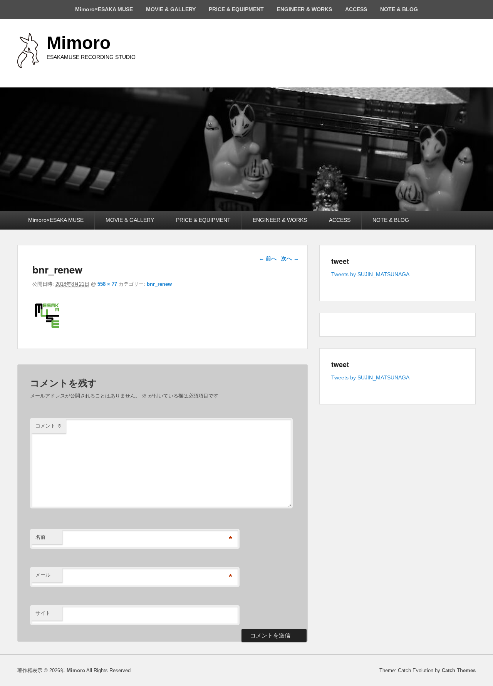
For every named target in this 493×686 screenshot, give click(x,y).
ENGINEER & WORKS (304, 9)
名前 (40, 537)
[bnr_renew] (139, 328)
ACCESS (356, 9)
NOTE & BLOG (399, 9)
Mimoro (79, 43)
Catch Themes (459, 670)
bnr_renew (159, 284)
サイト (42, 613)
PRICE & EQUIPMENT (236, 9)
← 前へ (268, 258)
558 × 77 (107, 284)
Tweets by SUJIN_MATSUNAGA (370, 274)
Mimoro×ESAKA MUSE (104, 9)
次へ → (290, 258)
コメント (48, 426)
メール (42, 575)
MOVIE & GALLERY (171, 9)
